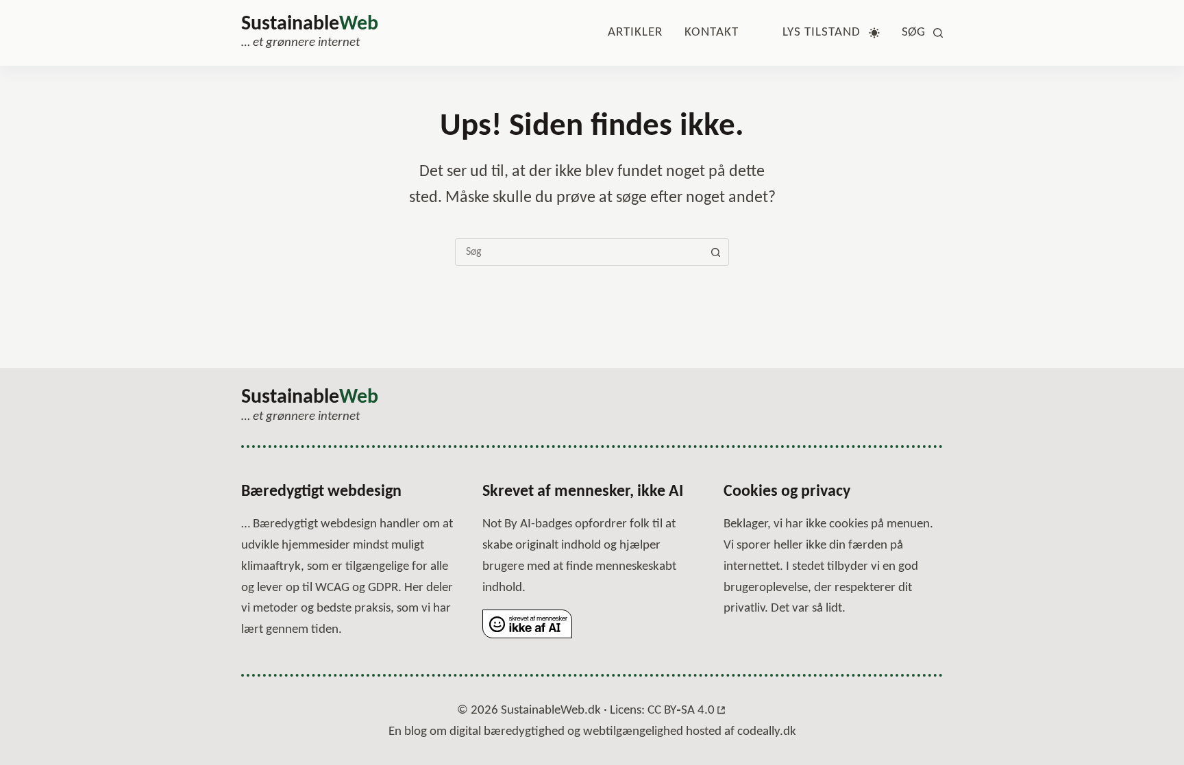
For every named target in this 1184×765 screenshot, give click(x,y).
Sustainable (309, 24)
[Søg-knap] (715, 252)
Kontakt (711, 32)
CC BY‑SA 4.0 (681, 710)
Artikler (635, 32)
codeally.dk (766, 731)
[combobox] (579, 252)
